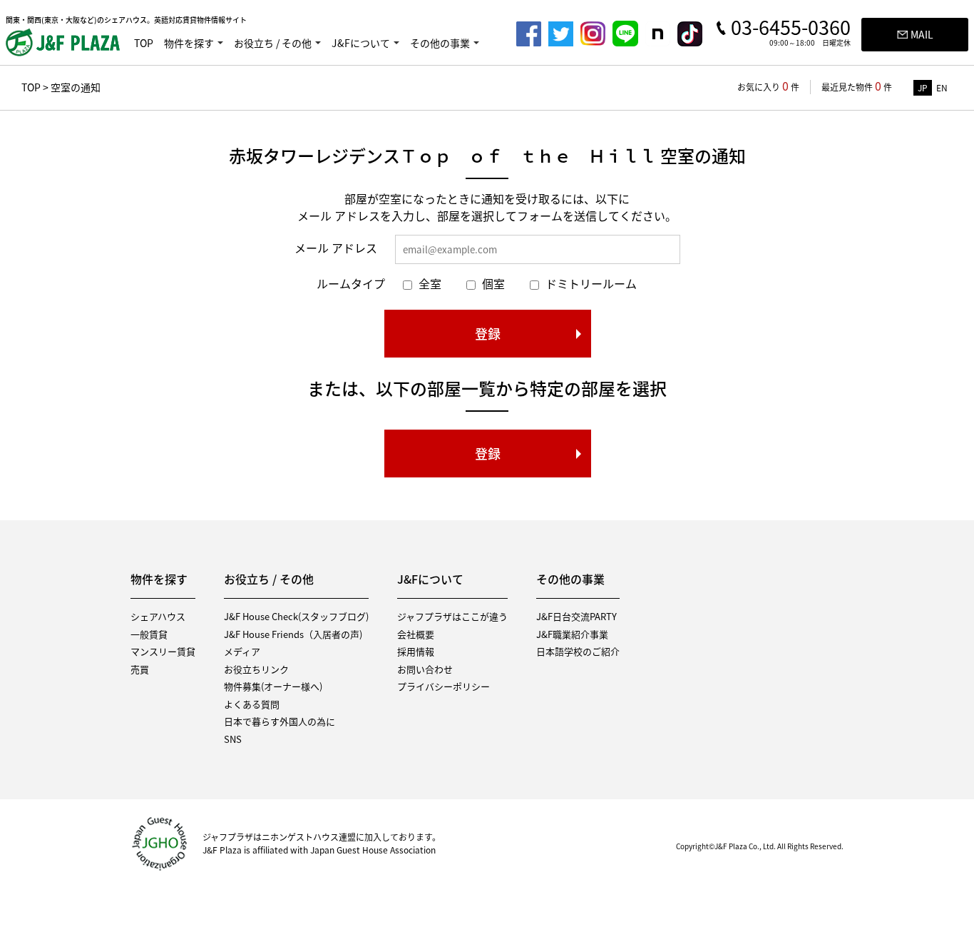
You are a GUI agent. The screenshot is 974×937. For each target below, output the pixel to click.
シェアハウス (157, 616)
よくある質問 (252, 704)
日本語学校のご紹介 (578, 651)
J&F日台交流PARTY (576, 616)
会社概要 (415, 634)
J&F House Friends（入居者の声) (293, 634)
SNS (233, 739)
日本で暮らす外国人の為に (279, 721)
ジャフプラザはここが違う (452, 616)
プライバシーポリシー (443, 686)
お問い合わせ (425, 669)
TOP (143, 43)
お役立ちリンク (256, 669)
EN (942, 87)
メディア (242, 651)
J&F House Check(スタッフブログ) (296, 616)
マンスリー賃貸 (162, 651)
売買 (139, 669)
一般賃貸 (149, 634)
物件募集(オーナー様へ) (273, 686)
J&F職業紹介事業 (572, 634)
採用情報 (415, 651)
